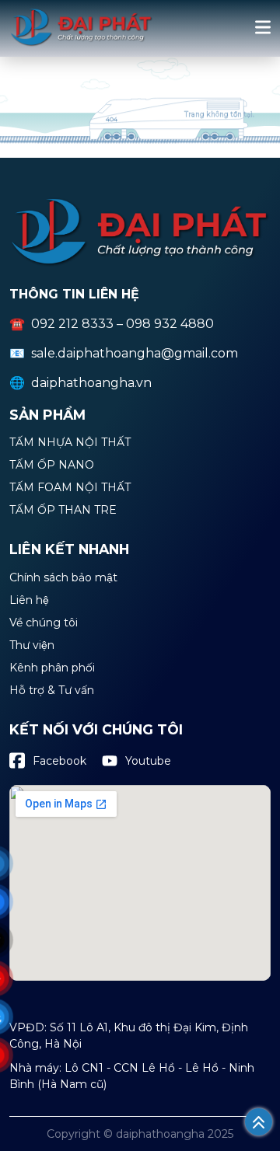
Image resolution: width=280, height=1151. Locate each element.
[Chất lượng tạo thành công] (81, 44)
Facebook (59, 761)
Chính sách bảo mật (63, 578)
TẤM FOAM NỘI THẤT (70, 488)
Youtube (148, 761)
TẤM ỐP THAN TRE (63, 510)
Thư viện (31, 646)
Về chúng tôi (43, 623)
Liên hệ (29, 601)
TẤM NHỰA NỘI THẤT (70, 443)
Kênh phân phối (52, 668)
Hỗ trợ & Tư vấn (51, 691)
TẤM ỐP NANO (51, 465)
